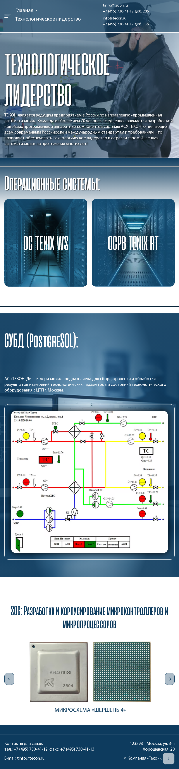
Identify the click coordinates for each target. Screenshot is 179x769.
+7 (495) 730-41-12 (31, 749)
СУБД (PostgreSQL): (41, 340)
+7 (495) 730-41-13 (77, 749)
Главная (24, 10)
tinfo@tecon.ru (31, 758)
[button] (9, 679)
